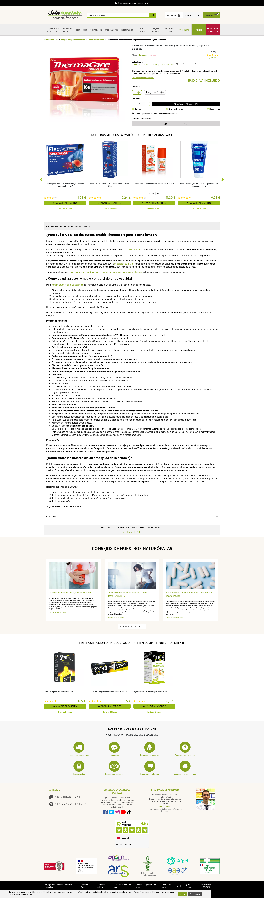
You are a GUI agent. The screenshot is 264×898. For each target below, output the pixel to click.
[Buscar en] (153, 15)
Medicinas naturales (67, 30)
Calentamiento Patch (96, 39)
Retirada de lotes (166, 885)
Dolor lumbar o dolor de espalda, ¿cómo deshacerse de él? (127, 594)
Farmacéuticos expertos (149, 755)
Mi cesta (209, 15)
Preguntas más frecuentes (185, 755)
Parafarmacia (127, 29)
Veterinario (184, 29)
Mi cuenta (171, 15)
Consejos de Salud (133, 626)
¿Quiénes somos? (189, 885)
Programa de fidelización (149, 774)
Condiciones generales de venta (146, 885)
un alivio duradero (133, 249)
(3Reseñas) (213, 58)
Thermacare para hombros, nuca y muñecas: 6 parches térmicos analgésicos (106, 271)
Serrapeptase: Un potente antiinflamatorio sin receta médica (189, 594)
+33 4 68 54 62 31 (165, 806)
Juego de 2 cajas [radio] (155, 92)
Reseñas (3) (51, 516)
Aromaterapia (96, 29)
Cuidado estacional (141, 30)
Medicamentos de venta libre (185, 774)
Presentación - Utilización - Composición (68, 226)
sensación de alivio (123, 263)
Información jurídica (102, 885)
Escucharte (114, 755)
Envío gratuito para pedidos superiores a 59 (132, 3)
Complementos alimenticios (52, 30)
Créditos (180, 886)
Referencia (137, 86)
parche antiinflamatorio (167, 64)
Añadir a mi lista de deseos (190, 64)
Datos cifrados (79, 774)
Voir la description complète (143, 77)
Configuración (194, 894)
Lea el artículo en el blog (57, 612)
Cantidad (136, 98)
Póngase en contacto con (122, 885)
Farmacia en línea (51, 39)
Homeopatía (81, 29)
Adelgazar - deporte (156, 30)
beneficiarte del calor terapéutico (67, 284)
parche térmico (151, 64)
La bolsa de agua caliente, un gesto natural (70, 592)
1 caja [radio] (137, 92)
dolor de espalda (138, 64)
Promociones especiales (213, 30)
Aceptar (183, 894)
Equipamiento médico (76, 39)
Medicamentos (111, 29)
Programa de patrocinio (114, 774)
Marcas (198, 29)
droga (63, 39)
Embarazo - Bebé (170, 30)
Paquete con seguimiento (79, 755)
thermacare (143, 55)
